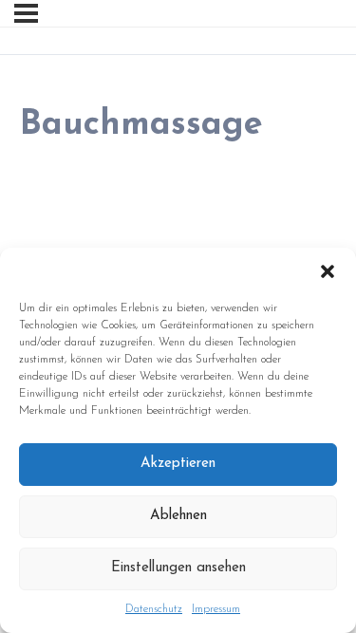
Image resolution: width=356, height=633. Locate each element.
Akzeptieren (178, 463)
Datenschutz (153, 609)
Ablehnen (178, 516)
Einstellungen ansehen (178, 568)
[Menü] (26, 13)
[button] (327, 271)
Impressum (216, 609)
